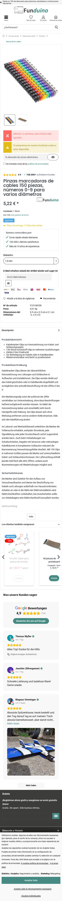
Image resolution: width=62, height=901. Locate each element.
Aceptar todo (31, 880)
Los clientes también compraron (18, 524)
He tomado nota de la (27, 164)
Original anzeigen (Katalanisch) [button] (23, 654)
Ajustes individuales (31, 896)
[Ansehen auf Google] (10, 638)
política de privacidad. (38, 164)
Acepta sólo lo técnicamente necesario (33, 889)
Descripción (8, 330)
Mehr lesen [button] (13, 723)
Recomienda (49, 298)
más (31, 516)
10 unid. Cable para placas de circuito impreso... (19, 560)
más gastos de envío (20, 215)
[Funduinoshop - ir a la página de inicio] (31, 9)
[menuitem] (56, 18)
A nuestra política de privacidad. (35, 863)
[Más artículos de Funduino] (47, 200)
